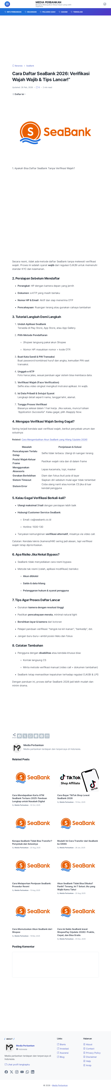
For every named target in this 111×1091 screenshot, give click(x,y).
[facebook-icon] (6, 1072)
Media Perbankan (48, 2)
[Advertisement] (55, 40)
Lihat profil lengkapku (18, 1064)
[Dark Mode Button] (104, 4)
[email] (47, 736)
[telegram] (36, 736)
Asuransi (63, 1052)
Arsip (88, 1065)
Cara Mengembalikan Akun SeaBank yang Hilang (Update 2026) (54, 439)
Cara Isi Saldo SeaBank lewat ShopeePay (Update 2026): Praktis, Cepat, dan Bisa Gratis (76, 932)
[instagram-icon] (16, 1072)
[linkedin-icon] (32, 1072)
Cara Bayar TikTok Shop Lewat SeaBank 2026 (73, 797)
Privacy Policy (93, 1052)
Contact (89, 1048)
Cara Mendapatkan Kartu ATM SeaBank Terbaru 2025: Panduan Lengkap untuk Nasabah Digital (29, 798)
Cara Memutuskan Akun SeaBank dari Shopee (32, 930)
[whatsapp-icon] (27, 1072)
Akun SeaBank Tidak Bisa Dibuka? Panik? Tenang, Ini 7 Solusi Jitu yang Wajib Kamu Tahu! (76, 886)
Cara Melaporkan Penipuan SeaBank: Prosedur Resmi (31, 885)
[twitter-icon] (11, 1072)
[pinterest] (41, 736)
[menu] (7, 4)
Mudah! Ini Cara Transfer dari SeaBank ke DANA (77, 842)
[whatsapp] (30, 736)
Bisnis (62, 1044)
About (88, 1044)
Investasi (64, 1048)
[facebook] (19, 736)
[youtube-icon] (22, 1072)
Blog (61, 1057)
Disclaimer (91, 1057)
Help (88, 1061)
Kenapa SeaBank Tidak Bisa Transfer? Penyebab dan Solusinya (32, 842)
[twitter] (24, 736)
